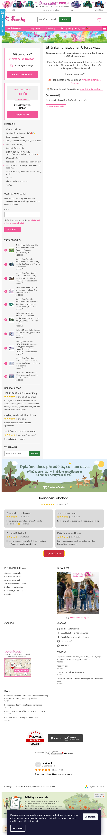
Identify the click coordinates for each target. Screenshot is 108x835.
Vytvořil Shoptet (97, 786)
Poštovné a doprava (12, 576)
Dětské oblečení (13, 158)
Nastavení (18, 828)
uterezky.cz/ (66, 641)
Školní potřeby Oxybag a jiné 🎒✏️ (20, 133)
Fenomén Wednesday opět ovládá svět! (21, 718)
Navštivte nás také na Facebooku (75, 637)
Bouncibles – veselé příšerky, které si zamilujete (24, 711)
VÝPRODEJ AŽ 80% (13, 129)
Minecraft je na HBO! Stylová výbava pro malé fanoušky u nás (80, 680)
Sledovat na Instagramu (80, 617)
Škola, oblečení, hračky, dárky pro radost (23, 140)
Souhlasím (90, 816)
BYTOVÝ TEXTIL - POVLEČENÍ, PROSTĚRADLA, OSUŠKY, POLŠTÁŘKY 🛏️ (23, 153)
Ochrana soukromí (12, 580)
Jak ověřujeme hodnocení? (15, 583)
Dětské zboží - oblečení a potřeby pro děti (23, 162)
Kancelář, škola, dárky (15, 148)
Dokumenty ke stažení (13, 590)
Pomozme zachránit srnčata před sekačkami (23, 705)
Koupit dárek (22, 114)
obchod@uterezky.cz (70, 629)
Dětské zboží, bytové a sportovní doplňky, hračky (24, 172)
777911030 (65, 645)
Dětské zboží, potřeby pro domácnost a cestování (23, 166)
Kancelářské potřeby (14, 144)
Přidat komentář (55, 106)
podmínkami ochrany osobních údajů (22, 222)
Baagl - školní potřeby (15, 137)
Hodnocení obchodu (54, 498)
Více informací (31, 821)
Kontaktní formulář (22, 74)
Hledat (64, 19)
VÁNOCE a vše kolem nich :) (17, 181)
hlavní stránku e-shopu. (91, 89)
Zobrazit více (54, 553)
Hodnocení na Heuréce (13, 587)
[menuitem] (13, 28)
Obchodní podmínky (51, 10)
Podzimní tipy (62, 666)
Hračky (9, 177)
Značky (9, 185)
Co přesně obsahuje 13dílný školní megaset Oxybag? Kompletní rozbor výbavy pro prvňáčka (79, 658)
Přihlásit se (13, 229)
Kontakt (7, 594)
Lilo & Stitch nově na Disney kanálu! (71, 672)
